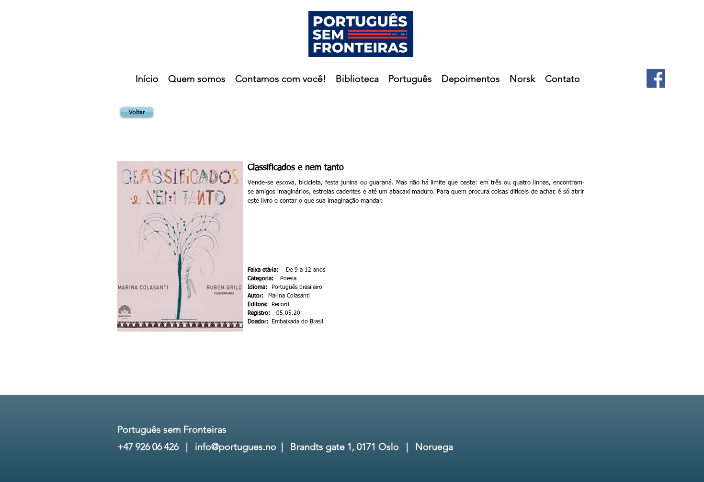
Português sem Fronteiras (172, 429)
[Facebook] (656, 78)
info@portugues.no (235, 446)
